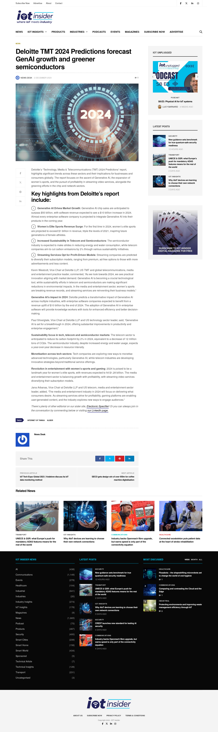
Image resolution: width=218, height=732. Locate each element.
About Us (78, 715)
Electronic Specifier (98, 406)
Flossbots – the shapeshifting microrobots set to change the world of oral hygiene (180, 574)
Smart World (22, 650)
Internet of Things (36, 420)
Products (58, 31)
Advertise (37, 3)
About (48, 3)
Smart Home (22, 645)
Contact (58, 3)
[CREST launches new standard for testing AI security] (85, 625)
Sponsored (21, 656)
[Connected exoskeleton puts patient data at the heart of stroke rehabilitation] (180, 516)
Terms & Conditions (135, 715)
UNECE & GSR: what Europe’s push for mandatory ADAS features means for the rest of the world (183, 163)
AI (17, 569)
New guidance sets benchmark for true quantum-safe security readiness (183, 142)
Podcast (175, 97)
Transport (174, 155)
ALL (200, 559)
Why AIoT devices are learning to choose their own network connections (183, 182)
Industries (77, 31)
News (19, 31)
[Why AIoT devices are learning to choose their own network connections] (159, 181)
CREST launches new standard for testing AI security (115, 625)
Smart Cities (22, 640)
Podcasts (99, 31)
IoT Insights (36, 31)
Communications (119, 534)
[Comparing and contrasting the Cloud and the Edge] (149, 590)
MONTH (194, 559)
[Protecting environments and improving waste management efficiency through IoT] (149, 606)
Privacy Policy (113, 715)
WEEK (187, 559)
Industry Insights (24, 602)
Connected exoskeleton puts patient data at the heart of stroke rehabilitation (179, 540)
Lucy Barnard (170, 106)
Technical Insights (25, 667)
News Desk (26, 77)
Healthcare (165, 534)
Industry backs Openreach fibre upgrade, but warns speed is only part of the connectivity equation (131, 541)
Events (115, 31)
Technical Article (24, 661)
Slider (50, 420)
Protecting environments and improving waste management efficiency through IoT (180, 606)
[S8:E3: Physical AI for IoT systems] (175, 77)
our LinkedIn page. (97, 410)
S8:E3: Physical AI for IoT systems (175, 101)
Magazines (132, 31)
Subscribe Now (23, 3)
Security (173, 136)
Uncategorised (23, 677)
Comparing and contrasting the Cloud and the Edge (180, 590)
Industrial (20, 591)
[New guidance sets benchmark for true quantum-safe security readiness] (159, 141)
